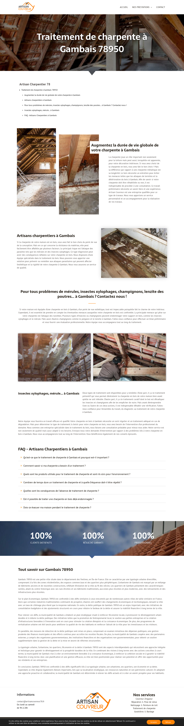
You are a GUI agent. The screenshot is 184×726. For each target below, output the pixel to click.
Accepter (153, 722)
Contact (160, 7)
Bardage (150, 711)
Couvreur (140, 698)
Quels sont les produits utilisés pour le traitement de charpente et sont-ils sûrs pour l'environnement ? (76, 474)
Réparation (136, 702)
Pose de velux (150, 702)
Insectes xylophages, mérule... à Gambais (41, 110)
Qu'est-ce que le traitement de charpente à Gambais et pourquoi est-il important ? (66, 457)
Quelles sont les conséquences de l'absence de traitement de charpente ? (61, 490)
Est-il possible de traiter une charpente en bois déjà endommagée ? (58, 499)
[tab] (92, 457)
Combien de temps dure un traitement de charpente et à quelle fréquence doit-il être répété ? (72, 482)
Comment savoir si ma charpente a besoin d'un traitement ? (54, 465)
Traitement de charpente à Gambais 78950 (39, 90)
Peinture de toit (150, 705)
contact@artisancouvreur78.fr (30, 701)
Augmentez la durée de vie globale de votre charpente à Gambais (52, 95)
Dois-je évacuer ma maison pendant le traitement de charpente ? (57, 507)
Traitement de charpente (144, 708)
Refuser (168, 722)
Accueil (124, 7)
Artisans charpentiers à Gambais (38, 100)
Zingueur (148, 698)
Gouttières (139, 711)
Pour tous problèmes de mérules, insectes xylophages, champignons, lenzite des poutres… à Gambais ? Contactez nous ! (75, 105)
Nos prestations (140, 7)
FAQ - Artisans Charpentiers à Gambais (40, 115)
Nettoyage (135, 705)
